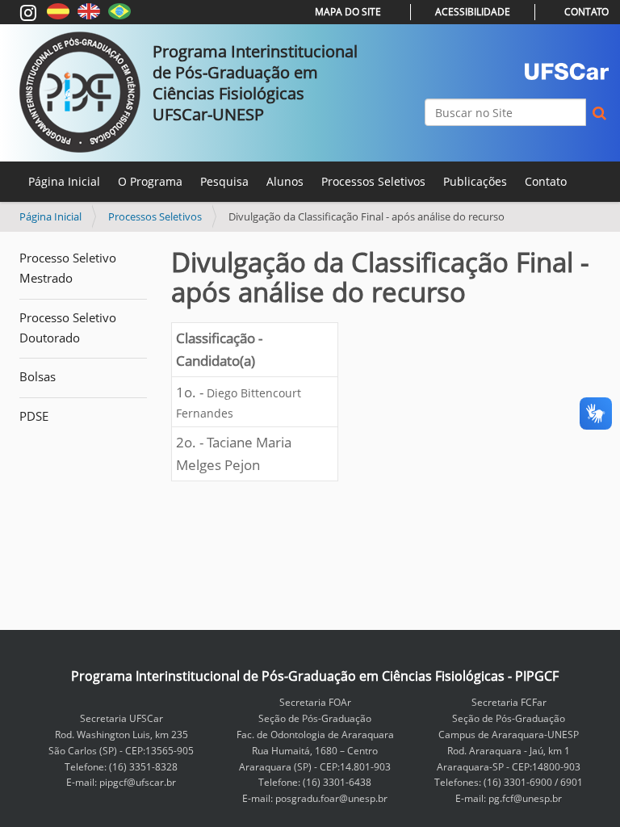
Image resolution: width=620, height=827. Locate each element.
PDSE (33, 416)
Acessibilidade (472, 12)
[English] (89, 10)
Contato (586, 12)
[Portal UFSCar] (567, 71)
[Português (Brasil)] (119, 10)
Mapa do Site (348, 12)
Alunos (285, 181)
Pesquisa (224, 181)
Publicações (475, 181)
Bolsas (37, 376)
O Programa (150, 181)
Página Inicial (64, 181)
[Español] (58, 10)
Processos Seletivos (373, 181)
